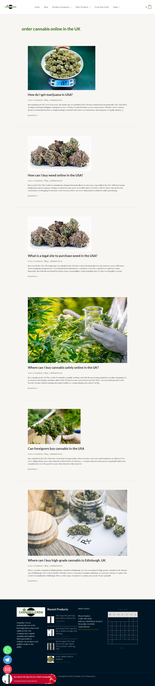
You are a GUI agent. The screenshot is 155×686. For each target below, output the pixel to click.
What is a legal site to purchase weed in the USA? (62, 256)
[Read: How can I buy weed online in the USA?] (59, 153)
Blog (46, 100)
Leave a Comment (35, 100)
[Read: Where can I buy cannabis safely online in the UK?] (77, 330)
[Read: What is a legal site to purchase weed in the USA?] (59, 234)
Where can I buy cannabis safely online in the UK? (63, 367)
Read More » (33, 115)
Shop (46, 7)
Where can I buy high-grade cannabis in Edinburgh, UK (67, 560)
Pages (115, 7)
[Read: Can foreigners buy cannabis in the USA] (54, 426)
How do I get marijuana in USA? (50, 94)
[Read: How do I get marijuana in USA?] (61, 68)
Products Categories (60, 7)
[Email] (7, 669)
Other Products (81, 7)
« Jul (121, 648)
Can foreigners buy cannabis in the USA (56, 448)
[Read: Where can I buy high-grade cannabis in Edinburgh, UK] (77, 523)
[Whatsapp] (7, 650)
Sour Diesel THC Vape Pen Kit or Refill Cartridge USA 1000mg (33, 677)
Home (37, 7)
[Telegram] (7, 659)
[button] (70, 7)
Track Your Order (101, 7)
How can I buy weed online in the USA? (55, 175)
